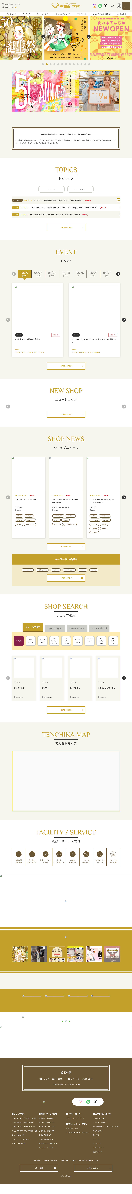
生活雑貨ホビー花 (89, 640)
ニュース (51, 189)
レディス (19, 641)
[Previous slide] (43, 37)
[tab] (33, 627)
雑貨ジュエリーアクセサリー (54, 640)
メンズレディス (30, 641)
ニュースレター (80, 189)
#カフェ (94, 570)
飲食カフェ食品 (101, 640)
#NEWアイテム (28, 570)
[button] (43, 64)
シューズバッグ (42, 641)
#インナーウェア (69, 570)
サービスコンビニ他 (113, 640)
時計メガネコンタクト (66, 640)
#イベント (55, 570)
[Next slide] (89, 37)
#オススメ (82, 570)
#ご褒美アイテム (42, 570)
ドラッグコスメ (77, 641)
